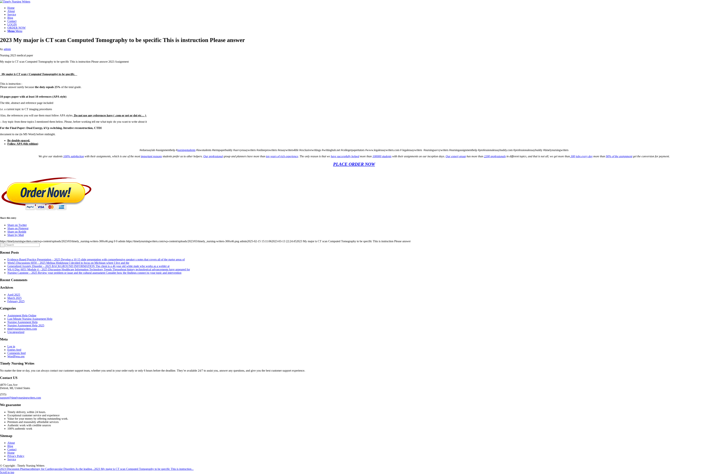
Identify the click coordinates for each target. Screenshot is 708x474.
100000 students (381, 156)
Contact (11, 449)
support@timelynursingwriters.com (20, 397)
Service (11, 459)
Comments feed (16, 353)
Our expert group (456, 156)
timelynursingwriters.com (22, 328)
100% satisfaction (73, 156)
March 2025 (14, 298)
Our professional (213, 156)
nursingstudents (186, 150)
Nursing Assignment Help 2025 (25, 325)
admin (7, 49)
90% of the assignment (619, 156)
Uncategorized (15, 332)
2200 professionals (495, 156)
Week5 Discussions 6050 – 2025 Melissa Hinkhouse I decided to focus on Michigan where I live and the (68, 262)
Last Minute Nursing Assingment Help (29, 318)
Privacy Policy (15, 456)
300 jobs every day (581, 156)
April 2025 (13, 294)
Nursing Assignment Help (22, 322)
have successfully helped (345, 156)
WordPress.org (16, 356)
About (11, 442)
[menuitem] (357, 8)
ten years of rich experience (282, 156)
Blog (10, 446)
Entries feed (14, 349)
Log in (11, 346)
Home (11, 452)
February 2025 (16, 301)
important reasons (151, 156)
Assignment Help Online (21, 315)
